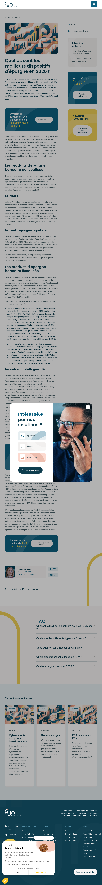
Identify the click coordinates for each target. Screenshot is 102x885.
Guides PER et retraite (89, 837)
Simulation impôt (71, 831)
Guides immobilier (88, 856)
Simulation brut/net (71, 837)
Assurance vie (48, 834)
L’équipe (8, 829)
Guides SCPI (86, 853)
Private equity (48, 831)
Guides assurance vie (89, 844)
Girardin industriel (28, 834)
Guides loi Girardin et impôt (91, 834)
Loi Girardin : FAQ (28, 840)
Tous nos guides (87, 831)
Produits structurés (50, 840)
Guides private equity (89, 850)
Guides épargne (87, 847)
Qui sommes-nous (12, 826)
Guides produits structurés (91, 840)
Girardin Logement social (31, 837)
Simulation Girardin (71, 834)
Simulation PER (70, 840)
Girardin (24, 831)
